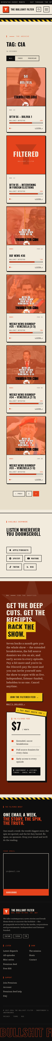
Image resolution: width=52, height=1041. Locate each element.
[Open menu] (46, 9)
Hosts (32, 955)
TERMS (15, 1016)
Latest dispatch (10, 951)
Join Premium (10, 982)
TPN (26, 936)
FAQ (5, 996)
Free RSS (7, 968)
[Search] (38, 9)
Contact (33, 959)
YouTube (7, 936)
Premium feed (10, 964)
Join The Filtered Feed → (24, 697)
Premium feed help (12, 991)
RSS (22, 1016)
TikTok (17, 936)
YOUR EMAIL (9, 851)
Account (7, 987)
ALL (11, 58)
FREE (20, 58)
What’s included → (15, 704)
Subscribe (11, 892)
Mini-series (8, 959)
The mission (35, 951)
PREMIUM (32, 58)
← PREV (19, 494)
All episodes (9, 955)
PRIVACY (6, 1016)
